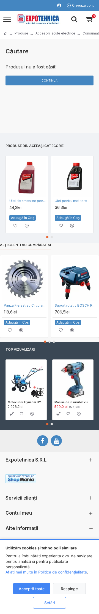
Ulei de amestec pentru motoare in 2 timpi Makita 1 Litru (27, 201)
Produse (21, 33)
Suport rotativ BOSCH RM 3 (76, 305)
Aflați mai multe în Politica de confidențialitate (46, 572)
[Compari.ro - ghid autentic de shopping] (71, 479)
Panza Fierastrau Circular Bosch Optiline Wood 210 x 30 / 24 (25, 305)
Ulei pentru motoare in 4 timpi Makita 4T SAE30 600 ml (73, 201)
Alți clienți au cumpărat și (25, 245)
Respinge (69, 588)
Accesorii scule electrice (55, 33)
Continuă (49, 80)
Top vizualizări (20, 349)
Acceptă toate (32, 588)
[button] (47, 237)
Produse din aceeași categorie (35, 146)
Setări (49, 602)
